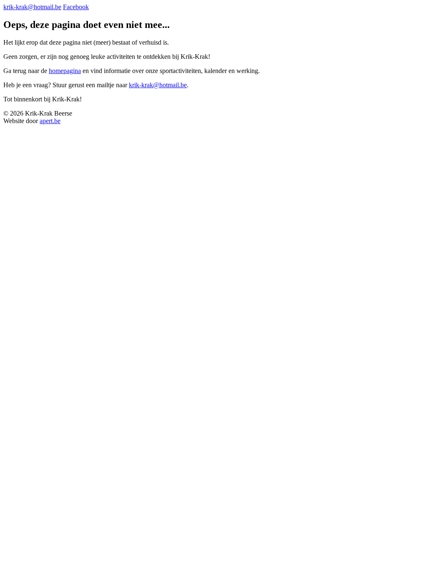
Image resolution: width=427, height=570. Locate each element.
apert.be (50, 120)
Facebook (76, 6)
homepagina (65, 70)
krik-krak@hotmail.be (32, 6)
